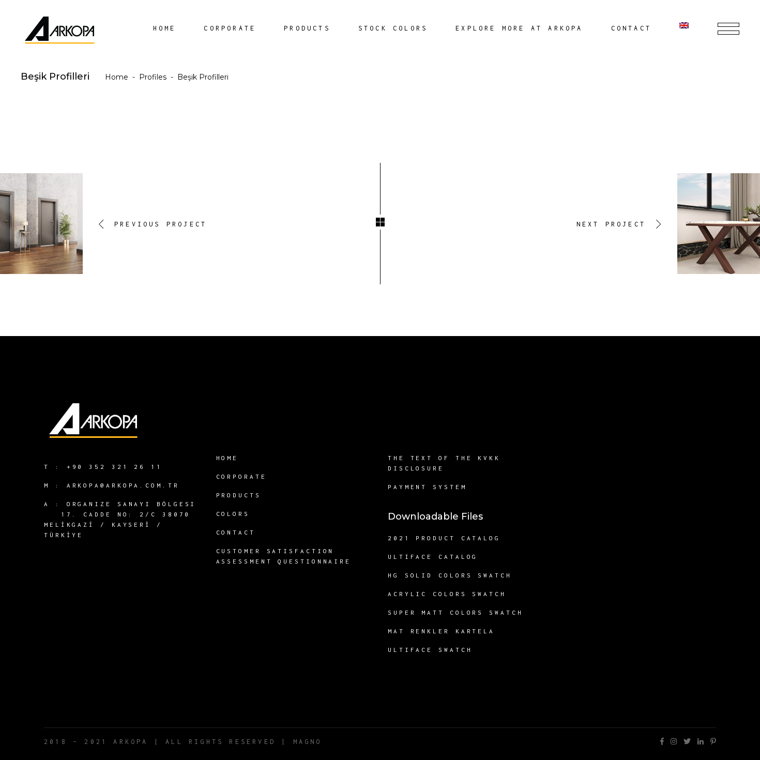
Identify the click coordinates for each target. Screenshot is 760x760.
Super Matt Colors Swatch (455, 612)
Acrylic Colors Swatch (447, 593)
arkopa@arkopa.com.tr (123, 485)
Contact (235, 532)
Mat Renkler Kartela (441, 631)
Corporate (241, 476)
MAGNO (307, 742)
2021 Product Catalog (444, 538)
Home (116, 77)
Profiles (152, 77)
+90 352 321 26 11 (114, 466)
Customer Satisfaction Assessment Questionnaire (284, 556)
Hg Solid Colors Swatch (450, 575)
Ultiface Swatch (430, 649)
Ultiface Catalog (433, 556)
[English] (689, 28)
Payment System (427, 486)
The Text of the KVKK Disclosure (444, 463)
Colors (233, 513)
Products (238, 495)
